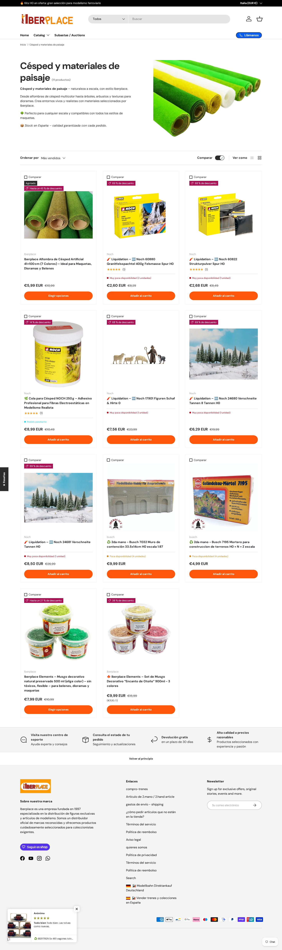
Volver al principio (141, 758)
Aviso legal (133, 840)
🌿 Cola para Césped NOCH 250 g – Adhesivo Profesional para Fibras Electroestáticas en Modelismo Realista (58, 403)
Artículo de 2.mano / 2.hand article (150, 797)
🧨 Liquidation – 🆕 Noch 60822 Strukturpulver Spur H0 (213, 261)
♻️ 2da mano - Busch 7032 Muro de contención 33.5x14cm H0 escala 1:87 (135, 544)
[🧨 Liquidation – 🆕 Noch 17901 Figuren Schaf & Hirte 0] (141, 354)
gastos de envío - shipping (144, 804)
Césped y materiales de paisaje (47, 44)
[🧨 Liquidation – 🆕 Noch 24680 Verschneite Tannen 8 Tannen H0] (223, 354)
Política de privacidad (141, 855)
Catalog (39, 35)
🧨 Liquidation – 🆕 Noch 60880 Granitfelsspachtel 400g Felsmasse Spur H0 (140, 261)
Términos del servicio (141, 824)
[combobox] (159, 19)
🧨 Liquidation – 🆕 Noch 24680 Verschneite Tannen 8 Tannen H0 (223, 400)
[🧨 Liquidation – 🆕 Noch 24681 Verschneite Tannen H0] (58, 498)
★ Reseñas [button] (4, 479)
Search (131, 878)
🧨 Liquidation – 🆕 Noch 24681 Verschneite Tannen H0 (57, 544)
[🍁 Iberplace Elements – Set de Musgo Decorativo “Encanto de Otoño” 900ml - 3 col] (141, 632)
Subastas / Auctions (69, 35)
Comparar (204, 158)
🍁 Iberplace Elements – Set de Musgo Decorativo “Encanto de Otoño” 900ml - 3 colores (138, 681)
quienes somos (136, 847)
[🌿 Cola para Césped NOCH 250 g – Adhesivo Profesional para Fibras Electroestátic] (58, 354)
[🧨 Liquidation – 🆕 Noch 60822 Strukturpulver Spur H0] (223, 215)
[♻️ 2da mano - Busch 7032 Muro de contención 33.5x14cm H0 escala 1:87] (141, 498)
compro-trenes (137, 789)
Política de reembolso (141, 832)
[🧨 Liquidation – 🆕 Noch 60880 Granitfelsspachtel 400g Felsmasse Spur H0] (141, 215)
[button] (259, 19)
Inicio (23, 44)
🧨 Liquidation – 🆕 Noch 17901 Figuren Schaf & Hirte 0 (141, 400)
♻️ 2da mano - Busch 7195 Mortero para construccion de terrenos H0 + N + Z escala (222, 544)
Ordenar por (29, 158)
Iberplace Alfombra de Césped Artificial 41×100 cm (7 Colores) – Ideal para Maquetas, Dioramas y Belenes (58, 263)
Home (24, 35)
